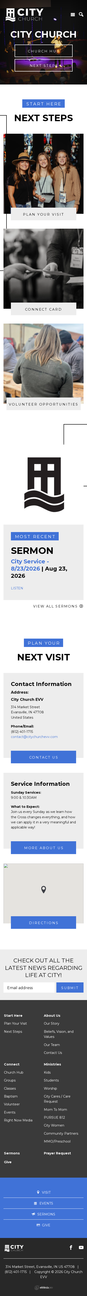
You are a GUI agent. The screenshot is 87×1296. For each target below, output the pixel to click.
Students (51, 1080)
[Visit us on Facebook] (71, 1247)
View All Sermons (55, 606)
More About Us (44, 848)
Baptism (11, 1096)
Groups (10, 1080)
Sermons (12, 1153)
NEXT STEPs (44, 66)
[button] (43, 889)
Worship (50, 1088)
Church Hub (13, 1072)
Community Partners (61, 1133)
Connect (11, 1064)
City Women (54, 1125)
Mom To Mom (55, 1110)
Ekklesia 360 (43, 1287)
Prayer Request (57, 1153)
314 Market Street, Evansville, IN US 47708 (40, 1267)
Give (8, 1162)
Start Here (13, 1015)
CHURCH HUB (44, 51)
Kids (47, 1072)
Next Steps (13, 1032)
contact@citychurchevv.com (34, 737)
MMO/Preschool (57, 1141)
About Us (52, 1015)
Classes (10, 1088)
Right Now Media (18, 1120)
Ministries (52, 1064)
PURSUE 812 (54, 1117)
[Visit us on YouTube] (81, 1247)
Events (9, 1112)
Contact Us (43, 757)
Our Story (51, 1023)
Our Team (52, 1045)
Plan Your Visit (15, 1023)
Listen (17, 588)
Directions (43, 923)
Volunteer (12, 1104)
